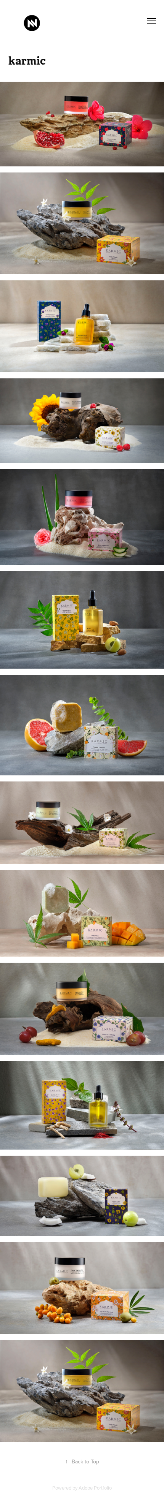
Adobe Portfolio (95, 1487)
